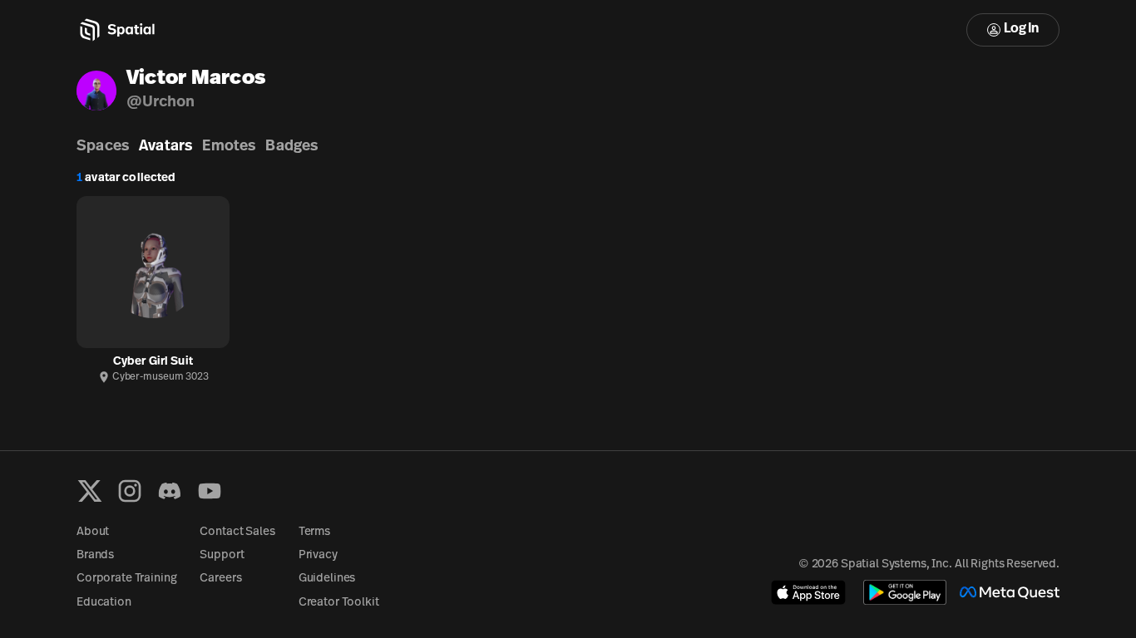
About (93, 532)
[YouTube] (209, 491)
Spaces (103, 147)
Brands (95, 555)
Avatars (165, 147)
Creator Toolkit (339, 602)
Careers (220, 578)
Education (104, 602)
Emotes (228, 147)
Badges (291, 147)
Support (222, 555)
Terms (314, 532)
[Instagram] (129, 491)
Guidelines (327, 578)
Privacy (318, 555)
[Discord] (169, 491)
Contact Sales (237, 532)
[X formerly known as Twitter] (90, 491)
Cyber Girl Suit (153, 362)
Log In (1021, 29)
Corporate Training (126, 578)
